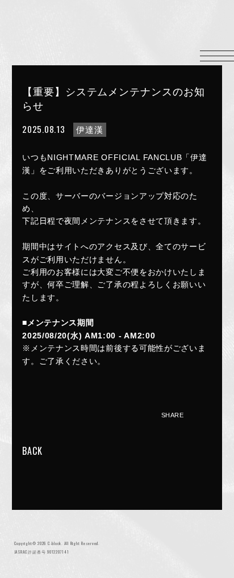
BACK (32, 451)
